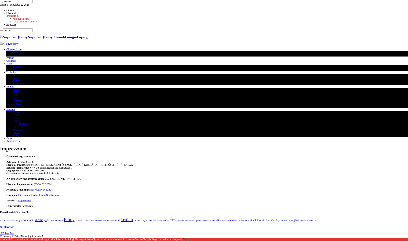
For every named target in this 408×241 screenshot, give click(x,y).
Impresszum (12, 15)
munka (152, 220)
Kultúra (10, 86)
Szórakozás (18, 106)
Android (12, 220)
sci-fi (213, 220)
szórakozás (242, 220)
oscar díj (192, 220)
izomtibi (17, 52)
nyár (177, 220)
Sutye (15, 55)
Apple (19, 220)
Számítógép (19, 83)
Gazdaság (11, 60)
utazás (282, 220)
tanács (251, 220)
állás (302, 220)
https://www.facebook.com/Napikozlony (38, 195)
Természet (18, 129)
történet (266, 220)
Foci (15, 69)
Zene (15, 95)
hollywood (87, 220)
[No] (188, 240)
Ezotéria (17, 115)
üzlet (314, 220)
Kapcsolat (11, 24)
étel (310, 220)
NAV (172, 220)
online (181, 220)
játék (105, 220)
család (30, 220)
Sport (9, 63)
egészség (49, 220)
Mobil (16, 80)
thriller (258, 220)
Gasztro (17, 121)
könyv (144, 220)
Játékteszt (17, 75)
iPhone (99, 220)
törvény (275, 220)
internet (94, 220)
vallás (288, 220)
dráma (39, 220)
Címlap (10, 10)
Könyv (16, 89)
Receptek (24, 123)
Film (15, 92)
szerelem (232, 220)
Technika (11, 72)
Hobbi (16, 126)
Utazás (16, 132)
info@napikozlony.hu (40, 189)
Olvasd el (11, 13)
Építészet (17, 103)
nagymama (163, 220)
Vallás (16, 135)
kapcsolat (110, 220)
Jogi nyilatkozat (21, 18)
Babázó (16, 112)
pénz (199, 220)
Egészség (17, 118)
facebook (59, 220)
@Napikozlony (23, 200)
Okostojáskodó (14, 49)
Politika (10, 58)
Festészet (17, 100)
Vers (15, 98)
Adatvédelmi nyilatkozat (25, 21)
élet (306, 220)
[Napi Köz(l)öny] (9, 44)
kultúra (137, 220)
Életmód (10, 109)
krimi (117, 220)
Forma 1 (17, 66)
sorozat (225, 220)
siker (219, 220)
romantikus (207, 220)
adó (1, 220)
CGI (25, 220)
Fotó (15, 78)
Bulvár (9, 138)
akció (6, 220)
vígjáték (295, 220)
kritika (127, 219)
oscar (187, 220)
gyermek (77, 220)
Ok (184, 239)
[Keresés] (1, 2)
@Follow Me (7, 227)
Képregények (13, 141)
